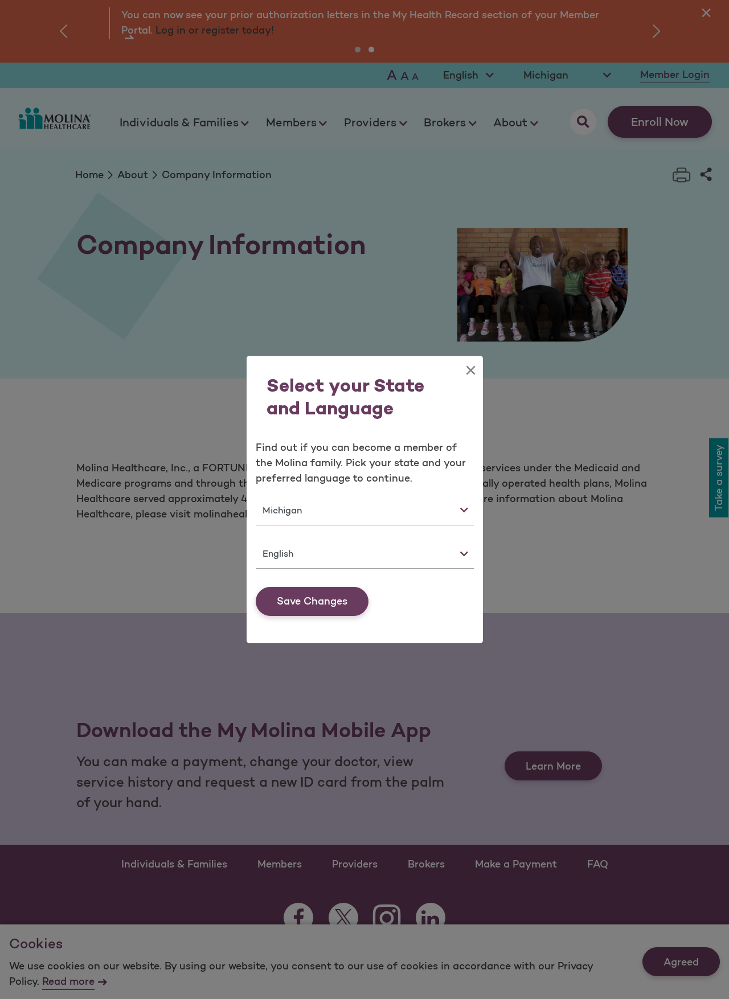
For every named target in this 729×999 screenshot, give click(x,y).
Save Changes (312, 601)
